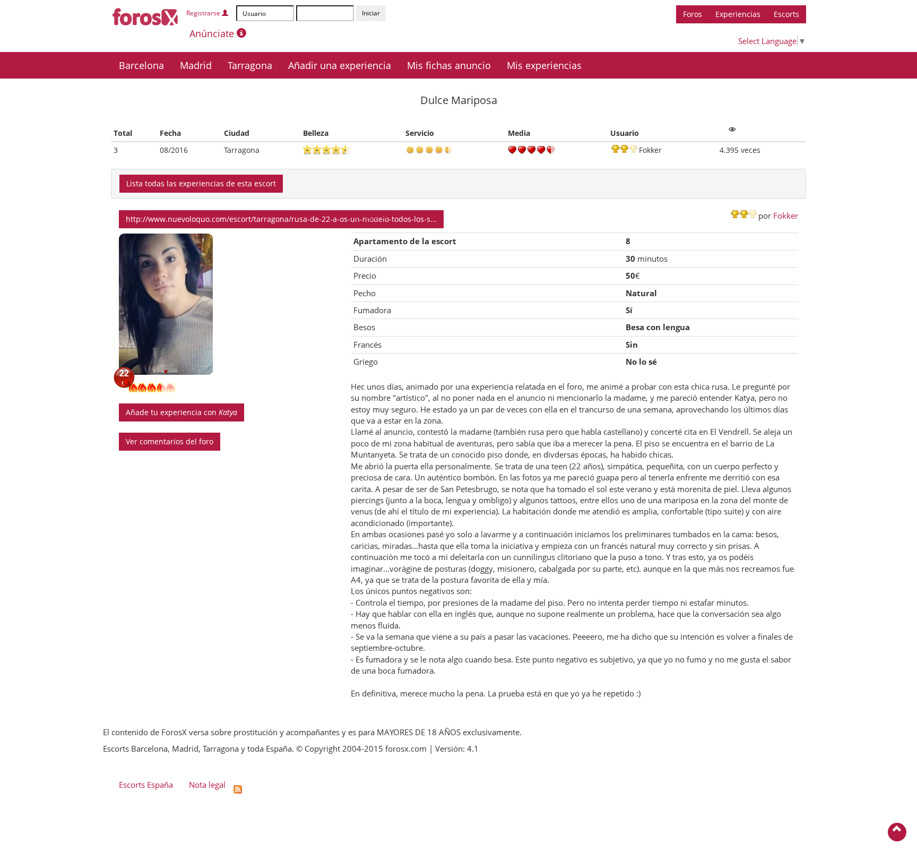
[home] (145, 15)
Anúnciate (213, 33)
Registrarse (204, 13)
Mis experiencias (544, 65)
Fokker (785, 215)
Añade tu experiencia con (181, 412)
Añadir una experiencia (339, 65)
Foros (692, 14)
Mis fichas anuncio (449, 65)
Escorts (786, 14)
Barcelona (141, 65)
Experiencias (737, 14)
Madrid (196, 65)
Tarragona (250, 65)
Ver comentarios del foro (169, 441)
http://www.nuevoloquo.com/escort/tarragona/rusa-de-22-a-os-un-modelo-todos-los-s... (281, 219)
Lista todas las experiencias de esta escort (201, 183)
